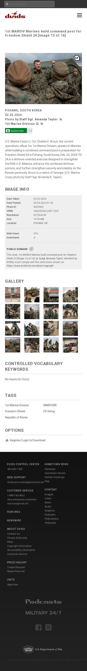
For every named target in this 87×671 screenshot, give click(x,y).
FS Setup (49, 411)
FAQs (10, 542)
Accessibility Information (21, 550)
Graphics (50, 510)
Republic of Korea (16, 417)
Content (51, 489)
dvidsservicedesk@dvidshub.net (25, 482)
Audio (48, 506)
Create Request (16, 567)
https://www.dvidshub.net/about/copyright (30, 265)
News (48, 502)
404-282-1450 (15, 469)
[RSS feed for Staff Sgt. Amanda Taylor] (61, 119)
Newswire (14, 520)
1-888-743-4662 (16, 495)
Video (48, 498)
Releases (50, 469)
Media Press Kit (16, 571)
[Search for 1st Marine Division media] (37, 123)
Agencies (12, 584)
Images (49, 494)
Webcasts (50, 522)
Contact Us (13, 533)
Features (13, 512)
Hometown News (56, 464)
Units (11, 579)
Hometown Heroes (55, 473)
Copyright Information (19, 546)
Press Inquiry (17, 562)
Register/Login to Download (27, 440)
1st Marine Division (20, 123)
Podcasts (50, 514)
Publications (51, 518)
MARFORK (50, 405)
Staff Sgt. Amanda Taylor (38, 119)
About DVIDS (16, 529)
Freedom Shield (15, 411)
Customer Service (17, 554)
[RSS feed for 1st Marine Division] (42, 123)
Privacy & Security (17, 537)
